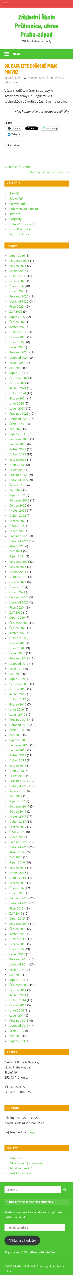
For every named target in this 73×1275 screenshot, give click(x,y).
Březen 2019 (17, 704)
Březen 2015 (17, 944)
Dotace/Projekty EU (22, 224)
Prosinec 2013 (19, 1020)
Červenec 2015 (19, 923)
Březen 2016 (17, 883)
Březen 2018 (17, 765)
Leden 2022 (17, 531)
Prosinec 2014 (19, 959)
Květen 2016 (17, 873)
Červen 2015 (17, 929)
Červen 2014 (17, 990)
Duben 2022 (17, 515)
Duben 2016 (17, 878)
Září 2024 (15, 368)
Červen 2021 (17, 567)
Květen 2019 (17, 694)
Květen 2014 (17, 995)
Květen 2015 (17, 934)
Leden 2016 (17, 893)
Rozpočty (15, 219)
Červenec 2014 (19, 985)
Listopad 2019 (19, 663)
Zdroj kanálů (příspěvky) (25, 1163)
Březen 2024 (17, 398)
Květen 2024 (17, 388)
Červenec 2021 (19, 561)
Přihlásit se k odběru (22, 1240)
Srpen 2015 (17, 918)
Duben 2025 (17, 332)
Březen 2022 (17, 521)
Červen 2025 (17, 322)
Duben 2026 (17, 276)
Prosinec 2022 (19, 475)
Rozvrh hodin (18, 204)
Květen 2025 (17, 327)
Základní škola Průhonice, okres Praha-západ (36, 26)
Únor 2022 (16, 526)
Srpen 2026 (17, 255)
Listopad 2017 (19, 786)
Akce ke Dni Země (18, 167)
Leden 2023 (17, 470)
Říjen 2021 (16, 546)
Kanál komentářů (20, 1168)
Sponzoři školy (19, 234)
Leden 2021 (17, 592)
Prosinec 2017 (19, 781)
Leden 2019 (17, 714)
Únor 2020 (16, 648)
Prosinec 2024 (19, 352)
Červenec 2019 (19, 684)
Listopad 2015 (19, 903)
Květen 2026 (17, 271)
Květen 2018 (17, 755)
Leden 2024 (17, 408)
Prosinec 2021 (19, 536)
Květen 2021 (17, 572)
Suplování (16, 198)
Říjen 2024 (16, 363)
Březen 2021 (17, 582)
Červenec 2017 (19, 806)
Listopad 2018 (19, 725)
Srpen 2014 (17, 980)
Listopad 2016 (19, 847)
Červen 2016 (17, 867)
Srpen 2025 (17, 317)
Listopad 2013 (19, 1025)
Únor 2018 (16, 771)
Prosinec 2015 (19, 898)
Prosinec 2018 (19, 719)
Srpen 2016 (17, 862)
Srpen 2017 (17, 801)
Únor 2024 (16, 403)
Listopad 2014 (19, 964)
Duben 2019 (17, 699)
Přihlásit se (16, 1158)
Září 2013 (15, 1036)
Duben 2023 (17, 454)
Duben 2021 (17, 577)
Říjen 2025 (16, 306)
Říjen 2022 (16, 485)
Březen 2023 (17, 459)
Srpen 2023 (17, 434)
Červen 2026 (17, 266)
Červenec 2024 (19, 378)
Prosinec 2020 (19, 597)
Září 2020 (15, 612)
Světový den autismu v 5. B (48, 172)
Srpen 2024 (17, 373)
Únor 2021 (16, 587)
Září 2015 (15, 913)
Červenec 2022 (19, 500)
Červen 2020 (17, 628)
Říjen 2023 (16, 424)
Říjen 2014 (16, 970)
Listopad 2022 (19, 480)
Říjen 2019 (16, 669)
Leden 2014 (17, 1015)
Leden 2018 (17, 776)
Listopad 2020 (19, 602)
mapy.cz (32, 1132)
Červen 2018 (17, 750)
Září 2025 (15, 311)
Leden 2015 (17, 954)
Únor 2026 (16, 286)
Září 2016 (15, 857)
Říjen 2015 (16, 908)
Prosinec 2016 (19, 842)
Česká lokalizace (20, 1173)
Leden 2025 (17, 347)
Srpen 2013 (17, 1041)
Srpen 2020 (17, 617)
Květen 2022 (17, 510)
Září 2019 (15, 674)
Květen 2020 (17, 633)
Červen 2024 (17, 383)
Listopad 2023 (19, 419)
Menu (16, 54)
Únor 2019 (16, 709)
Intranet (14, 214)
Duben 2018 (17, 760)
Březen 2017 (17, 827)
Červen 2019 (17, 689)
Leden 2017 (17, 837)
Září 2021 (15, 551)
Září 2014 (15, 975)
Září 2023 (15, 429)
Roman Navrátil (38, 77)
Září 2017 (15, 796)
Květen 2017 (17, 816)
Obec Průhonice (20, 229)
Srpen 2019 (17, 679)
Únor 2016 (16, 888)
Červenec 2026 (19, 260)
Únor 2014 (16, 1010)
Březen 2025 (17, 337)
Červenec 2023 (19, 439)
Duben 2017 (17, 821)
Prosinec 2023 (19, 413)
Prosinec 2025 (19, 296)
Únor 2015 (16, 949)
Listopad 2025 (19, 301)
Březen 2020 (17, 643)
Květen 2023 (17, 449)
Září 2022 (15, 490)
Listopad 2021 (19, 541)
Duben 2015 (17, 939)
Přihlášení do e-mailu (23, 209)
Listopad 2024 (19, 357)
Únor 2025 (16, 342)
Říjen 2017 (16, 791)
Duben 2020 (17, 638)
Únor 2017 (16, 832)
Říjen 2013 (16, 1031)
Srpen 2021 (17, 556)
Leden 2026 (17, 291)
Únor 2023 (16, 465)
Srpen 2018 (17, 740)
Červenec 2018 (19, 745)
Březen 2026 (17, 281)
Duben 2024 (17, 393)
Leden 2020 (17, 653)
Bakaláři (14, 193)
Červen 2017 (17, 811)
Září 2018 (15, 735)
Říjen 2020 (16, 607)
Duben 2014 (17, 1000)
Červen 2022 (17, 505)
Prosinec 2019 (19, 658)
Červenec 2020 (19, 623)
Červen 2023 (17, 444)
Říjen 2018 (16, 730)
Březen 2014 (17, 1005)
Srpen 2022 (17, 495)
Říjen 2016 (16, 852)
